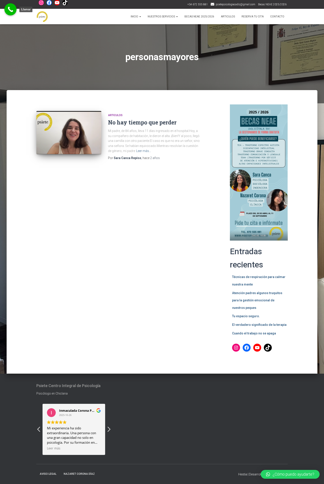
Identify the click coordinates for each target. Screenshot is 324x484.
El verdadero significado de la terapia (259, 324)
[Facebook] (49, 2)
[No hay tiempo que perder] (68, 132)
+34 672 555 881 (197, 4)
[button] (108, 430)
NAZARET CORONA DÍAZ (79, 473)
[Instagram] (41, 2)
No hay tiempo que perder (142, 122)
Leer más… (143, 151)
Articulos (228, 16)
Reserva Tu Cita (253, 16)
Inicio (135, 16)
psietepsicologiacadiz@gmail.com (235, 4)
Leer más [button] (53, 448)
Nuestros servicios (162, 16)
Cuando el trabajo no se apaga (254, 333)
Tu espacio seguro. (246, 316)
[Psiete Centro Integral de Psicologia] (42, 16)
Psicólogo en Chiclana (52, 393)
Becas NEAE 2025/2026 (272, 4)
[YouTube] (57, 2)
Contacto (277, 16)
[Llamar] (10, 9)
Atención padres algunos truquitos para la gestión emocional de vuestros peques (257, 300)
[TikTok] (65, 2)
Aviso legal (48, 473)
